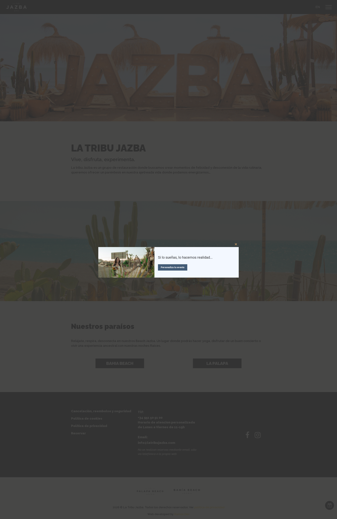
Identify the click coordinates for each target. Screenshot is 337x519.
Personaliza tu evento (172, 267)
